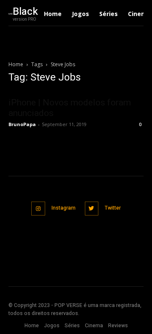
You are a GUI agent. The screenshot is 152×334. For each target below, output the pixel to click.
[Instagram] (38, 208)
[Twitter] (92, 208)
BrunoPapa (22, 124)
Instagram (64, 208)
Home (15, 64)
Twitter (113, 208)
